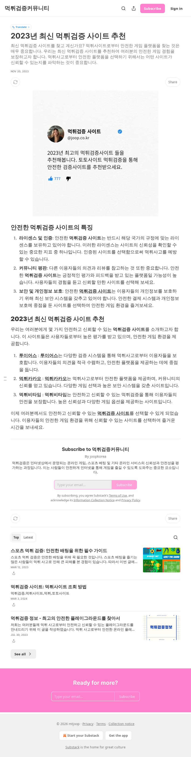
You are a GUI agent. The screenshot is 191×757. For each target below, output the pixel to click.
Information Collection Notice (94, 500)
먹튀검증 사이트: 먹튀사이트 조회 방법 (49, 586)
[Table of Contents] (5, 378)
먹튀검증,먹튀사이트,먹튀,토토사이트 (40, 593)
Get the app (118, 735)
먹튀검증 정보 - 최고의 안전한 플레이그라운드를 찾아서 (65, 618)
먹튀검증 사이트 (95, 291)
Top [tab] (16, 537)
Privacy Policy (130, 500)
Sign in (177, 8)
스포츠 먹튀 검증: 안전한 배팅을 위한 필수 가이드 (59, 550)
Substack (72, 747)
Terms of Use (118, 495)
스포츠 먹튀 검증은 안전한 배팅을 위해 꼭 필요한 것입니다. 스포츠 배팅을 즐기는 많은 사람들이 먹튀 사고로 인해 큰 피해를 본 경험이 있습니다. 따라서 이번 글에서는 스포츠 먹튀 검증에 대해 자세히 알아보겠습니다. (74, 559)
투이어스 (28, 355)
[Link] (4, 227)
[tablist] (23, 537)
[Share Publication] (133, 8)
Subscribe (152, 8)
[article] (95, 562)
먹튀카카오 (30, 378)
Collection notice (121, 724)
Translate (21, 27)
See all (20, 654)
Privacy (87, 724)
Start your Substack (83, 735)
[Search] (123, 8)
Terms (101, 724)
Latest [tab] (28, 537)
